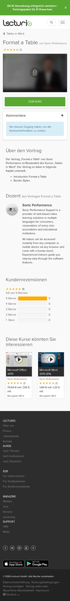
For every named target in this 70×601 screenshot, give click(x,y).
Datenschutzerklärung (16, 582)
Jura (5, 506)
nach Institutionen (13, 456)
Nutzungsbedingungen (45, 582)
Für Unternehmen (13, 476)
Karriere (7, 511)
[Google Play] (37, 563)
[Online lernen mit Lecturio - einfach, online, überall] (17, 22)
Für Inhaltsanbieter (14, 481)
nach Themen (11, 451)
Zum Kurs (35, 101)
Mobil (6, 531)
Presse (7, 431)
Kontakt (7, 441)
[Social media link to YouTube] (26, 547)
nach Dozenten (12, 461)
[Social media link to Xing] (33, 547)
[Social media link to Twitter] (12, 547)
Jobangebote (11, 436)
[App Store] (13, 563)
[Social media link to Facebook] (5, 547)
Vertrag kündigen (13, 586)
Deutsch (11, 594)
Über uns (8, 425)
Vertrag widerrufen (37, 586)
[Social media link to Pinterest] (19, 547)
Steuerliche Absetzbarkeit (18, 590)
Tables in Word (15, 33)
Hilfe (5, 526)
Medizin (7, 501)
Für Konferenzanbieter (16, 486)
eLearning (9, 517)
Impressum (42, 590)
